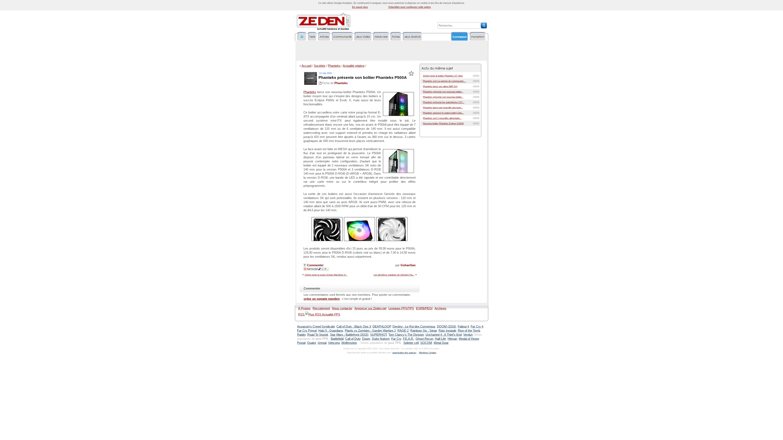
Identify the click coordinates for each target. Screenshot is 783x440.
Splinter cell (411, 342)
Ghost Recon (424, 338)
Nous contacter (342, 308)
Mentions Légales (427, 352)
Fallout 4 (463, 326)
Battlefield (337, 338)
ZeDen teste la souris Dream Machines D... (326, 275)
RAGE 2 (403, 330)
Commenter (315, 265)
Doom (366, 338)
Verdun (468, 334)
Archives (440, 308)
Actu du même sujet (437, 68)
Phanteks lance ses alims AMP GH (440, 86)
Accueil (306, 65)
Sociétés (319, 65)
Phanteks (334, 65)
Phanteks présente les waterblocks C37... (443, 102)
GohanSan (408, 265)
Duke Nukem (381, 338)
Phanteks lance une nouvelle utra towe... (443, 107)
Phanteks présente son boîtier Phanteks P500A (363, 77)
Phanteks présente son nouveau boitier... (443, 91)
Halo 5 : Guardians (330, 330)
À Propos (304, 308)
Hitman (452, 338)
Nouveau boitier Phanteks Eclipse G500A (443, 123)
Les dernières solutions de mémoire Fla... (394, 275)
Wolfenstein (349, 342)
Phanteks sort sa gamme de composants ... (444, 81)
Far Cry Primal (307, 330)
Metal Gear (441, 342)
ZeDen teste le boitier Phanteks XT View (443, 76)
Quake (311, 342)
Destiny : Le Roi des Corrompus (414, 326)
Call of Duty (353, 338)
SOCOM (426, 342)
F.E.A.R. (408, 338)
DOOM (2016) (446, 326)
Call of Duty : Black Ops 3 (353, 326)
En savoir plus (360, 7)
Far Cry (396, 338)
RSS (301, 314)
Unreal (322, 342)
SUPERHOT (378, 334)
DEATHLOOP (382, 326)
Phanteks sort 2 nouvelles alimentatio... (442, 118)
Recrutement (321, 308)
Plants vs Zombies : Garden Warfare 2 (370, 330)
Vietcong (334, 342)
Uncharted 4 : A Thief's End (444, 334)
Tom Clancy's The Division (406, 334)
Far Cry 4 (477, 326)
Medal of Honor (469, 338)
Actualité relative (354, 65)
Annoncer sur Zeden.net (370, 308)
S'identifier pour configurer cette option (409, 7)
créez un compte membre (322, 298)
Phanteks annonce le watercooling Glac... (443, 113)
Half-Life (440, 338)
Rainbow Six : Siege (423, 330)
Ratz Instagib (447, 330)
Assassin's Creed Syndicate (316, 326)
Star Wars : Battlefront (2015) (349, 334)
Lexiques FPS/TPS (401, 308)
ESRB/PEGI (424, 308)
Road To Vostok (317, 334)
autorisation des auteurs (404, 352)
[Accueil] (302, 37)
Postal (301, 342)
